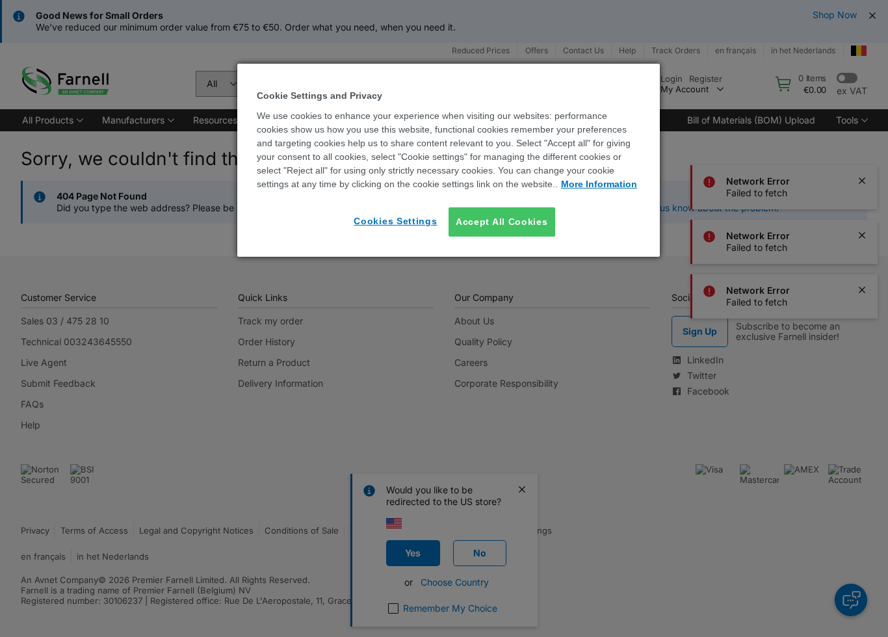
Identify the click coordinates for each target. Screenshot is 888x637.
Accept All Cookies (502, 221)
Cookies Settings (395, 221)
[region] (448, 160)
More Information (599, 184)
